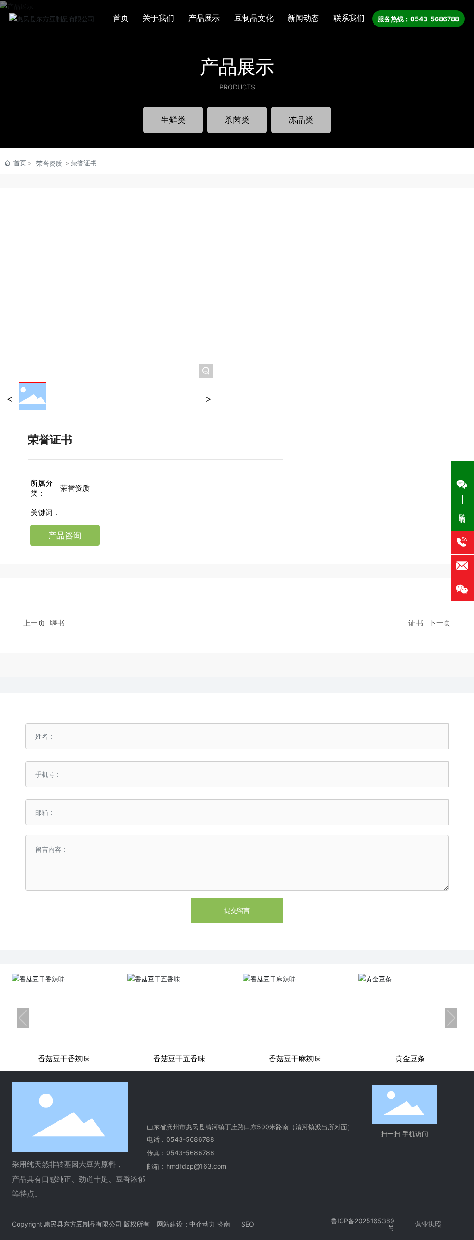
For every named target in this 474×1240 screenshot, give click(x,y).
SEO (247, 1224)
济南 (223, 1224)
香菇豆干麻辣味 (295, 1059)
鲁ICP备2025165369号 (362, 1224)
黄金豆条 (410, 1059)
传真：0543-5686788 (180, 1153)
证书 (415, 622)
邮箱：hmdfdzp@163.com (186, 1166)
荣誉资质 (49, 163)
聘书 (57, 622)
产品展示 (237, 66)
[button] (23, 1018)
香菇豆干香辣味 (64, 1059)
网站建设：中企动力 (186, 1224)
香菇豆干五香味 (179, 1059)
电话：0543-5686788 (180, 1139)
